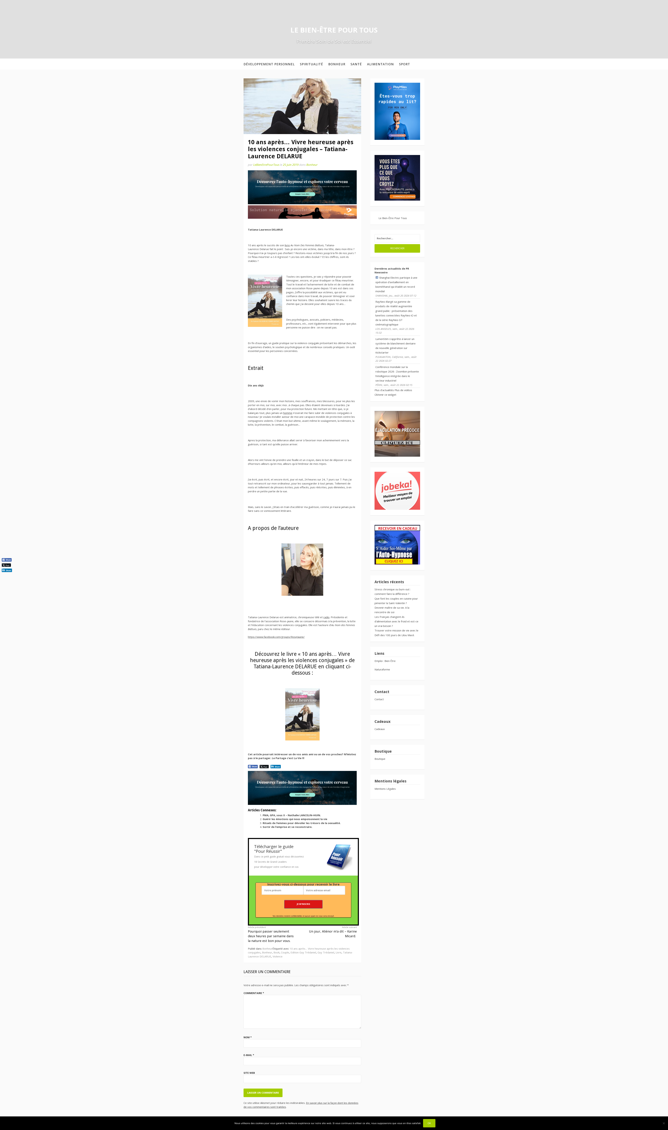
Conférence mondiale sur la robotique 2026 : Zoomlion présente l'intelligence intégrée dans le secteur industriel (397, 373)
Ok (429, 1123)
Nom (248, 1037)
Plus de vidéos (403, 390)
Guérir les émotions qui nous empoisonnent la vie (295, 819)
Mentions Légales (385, 788)
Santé (356, 64)
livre (287, 245)
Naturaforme (383, 669)
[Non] (663, 1123)
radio (326, 617)
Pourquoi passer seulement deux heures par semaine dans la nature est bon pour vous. (271, 934)
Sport (404, 64)
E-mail (249, 1055)
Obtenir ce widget (385, 394)
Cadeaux (380, 729)
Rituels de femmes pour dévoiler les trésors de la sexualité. (302, 823)
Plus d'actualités (384, 390)
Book (276, 952)
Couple (285, 952)
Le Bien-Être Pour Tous (334, 30)
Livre (338, 952)
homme (287, 413)
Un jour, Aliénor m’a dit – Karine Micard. (333, 932)
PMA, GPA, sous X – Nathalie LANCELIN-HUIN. (292, 815)
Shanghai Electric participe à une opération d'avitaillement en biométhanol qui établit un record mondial (396, 284)
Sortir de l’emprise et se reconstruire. (287, 827)
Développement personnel (269, 64)
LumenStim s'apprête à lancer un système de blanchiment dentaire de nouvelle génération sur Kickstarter (395, 345)
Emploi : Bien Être (385, 661)
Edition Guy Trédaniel (303, 952)
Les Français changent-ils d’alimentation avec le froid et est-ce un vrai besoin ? (396, 621)
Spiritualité (311, 64)
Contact (379, 699)
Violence (278, 956)
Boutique (380, 758)
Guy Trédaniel (325, 952)
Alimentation (380, 64)
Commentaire (254, 993)
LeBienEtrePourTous (266, 165)
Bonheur (336, 64)
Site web (249, 1072)
